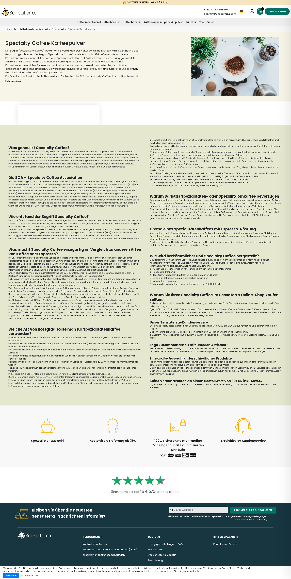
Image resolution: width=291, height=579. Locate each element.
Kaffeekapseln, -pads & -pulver (163, 22)
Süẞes (210, 22)
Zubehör (191, 22)
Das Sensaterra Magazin (162, 555)
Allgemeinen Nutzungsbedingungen (247, 516)
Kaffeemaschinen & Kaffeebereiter (98, 22)
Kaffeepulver (60, 29)
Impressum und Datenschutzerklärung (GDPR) (110, 549)
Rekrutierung (155, 560)
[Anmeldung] (252, 11)
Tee (201, 22)
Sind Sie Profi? (277, 11)
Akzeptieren (11, 575)
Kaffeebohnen (132, 22)
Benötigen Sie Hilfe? (216, 9)
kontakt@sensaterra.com (220, 14)
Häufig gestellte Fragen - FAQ (165, 544)
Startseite (11, 29)
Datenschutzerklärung (255, 519)
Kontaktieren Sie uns (95, 544)
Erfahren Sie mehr (30, 575)
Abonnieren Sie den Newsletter (253, 510)
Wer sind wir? (155, 549)
